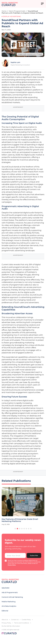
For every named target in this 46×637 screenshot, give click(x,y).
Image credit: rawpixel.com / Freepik (30, 54)
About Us (5, 619)
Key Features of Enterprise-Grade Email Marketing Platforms (20, 520)
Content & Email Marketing (12, 597)
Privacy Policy (6, 623)
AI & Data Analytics (9, 606)
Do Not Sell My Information (11, 626)
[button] (15, 528)
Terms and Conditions (21, 623)
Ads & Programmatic (17, 11)
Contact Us (15, 619)
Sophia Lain (15, 62)
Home (4, 11)
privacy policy (12, 565)
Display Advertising (12, 16)
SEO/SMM (5, 588)
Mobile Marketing (9, 602)
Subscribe (34, 555)
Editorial (5, 611)
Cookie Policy (26, 619)
